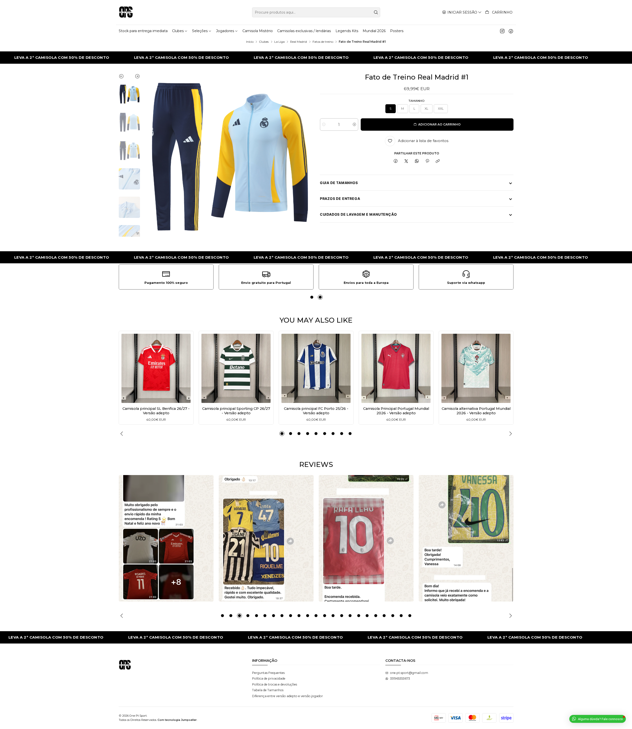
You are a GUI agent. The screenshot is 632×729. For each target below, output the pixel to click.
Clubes (264, 41)
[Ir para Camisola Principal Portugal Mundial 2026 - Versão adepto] (396, 368)
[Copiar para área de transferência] (437, 161)
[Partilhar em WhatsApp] (416, 161)
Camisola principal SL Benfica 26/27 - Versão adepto (156, 410)
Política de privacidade (268, 678)
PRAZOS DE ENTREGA (340, 198)
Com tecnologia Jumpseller (177, 720)
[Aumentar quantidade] (354, 124)
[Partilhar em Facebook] (395, 161)
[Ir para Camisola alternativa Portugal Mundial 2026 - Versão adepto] (476, 368)
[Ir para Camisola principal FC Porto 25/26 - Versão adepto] (316, 368)
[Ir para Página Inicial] (126, 12)
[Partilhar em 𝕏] (406, 161)
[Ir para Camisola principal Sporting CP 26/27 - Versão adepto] (236, 368)
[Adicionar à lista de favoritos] (126, 367)
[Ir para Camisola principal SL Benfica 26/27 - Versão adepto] (156, 368)
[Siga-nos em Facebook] (511, 31)
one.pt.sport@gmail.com (409, 673)
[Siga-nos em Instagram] (502, 31)
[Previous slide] (124, 77)
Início (250, 41)
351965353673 (400, 678)
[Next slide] (134, 77)
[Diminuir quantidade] (323, 124)
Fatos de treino (323, 41)
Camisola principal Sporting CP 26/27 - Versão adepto (236, 410)
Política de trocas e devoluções (274, 684)
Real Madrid (298, 41)
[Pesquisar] (376, 12)
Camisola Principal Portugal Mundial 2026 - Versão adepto (396, 410)
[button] (312, 297)
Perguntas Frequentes (268, 673)
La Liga (279, 41)
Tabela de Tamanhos (267, 690)
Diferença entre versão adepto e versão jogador (287, 696)
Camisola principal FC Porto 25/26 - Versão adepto (316, 410)
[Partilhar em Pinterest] (427, 161)
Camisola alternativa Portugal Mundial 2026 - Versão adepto (476, 410)
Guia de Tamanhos (339, 183)
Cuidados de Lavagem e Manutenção (358, 214)
